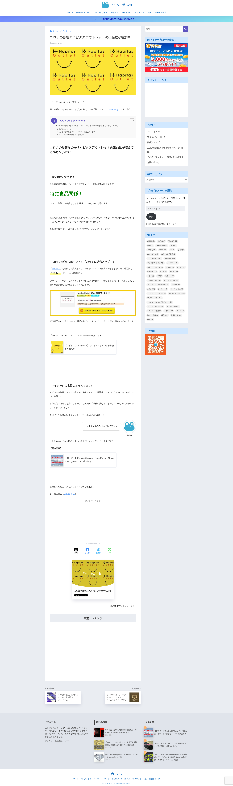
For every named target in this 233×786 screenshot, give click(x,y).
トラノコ (174, 271)
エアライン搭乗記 (168, 254)
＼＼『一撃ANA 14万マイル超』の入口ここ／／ (116, 19)
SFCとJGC (126, 12)
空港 (150, 319)
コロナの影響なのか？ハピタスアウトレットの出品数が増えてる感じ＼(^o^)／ (87, 126)
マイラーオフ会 (177, 289)
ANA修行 (172, 241)
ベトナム (176, 284)
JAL (173, 245)
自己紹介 (58, 741)
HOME (118, 773)
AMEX (151, 241)
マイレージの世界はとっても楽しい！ (72, 135)
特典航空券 (176, 315)
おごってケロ (152, 254)
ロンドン (180, 311)
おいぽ (181, 250)
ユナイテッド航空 (154, 311)
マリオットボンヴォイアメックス (159, 302)
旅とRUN (114, 12)
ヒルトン (169, 276)
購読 (151, 217)
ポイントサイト (100, 12)
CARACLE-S (161, 245)
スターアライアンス (155, 267)
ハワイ (150, 276)
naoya (162, 250)
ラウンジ (168, 311)
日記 (149, 12)
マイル (70, 12)
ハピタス (56, 268)
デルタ (163, 271)
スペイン (170, 267)
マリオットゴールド (177, 293)
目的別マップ (160, 12)
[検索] (185, 29)
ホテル (151, 289)
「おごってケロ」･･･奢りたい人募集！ (165, 157)
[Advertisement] (93, 521)
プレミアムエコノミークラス (157, 284)
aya (150, 245)
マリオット (139, 12)
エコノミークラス (154, 258)
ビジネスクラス (154, 280)
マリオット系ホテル (155, 306)
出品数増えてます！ (66, 129)
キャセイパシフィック (155, 263)
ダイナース (152, 271)
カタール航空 (169, 258)
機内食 (164, 315)
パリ (159, 276)
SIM (172, 250)
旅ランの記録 (152, 315)
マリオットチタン (154, 298)
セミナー (181, 267)
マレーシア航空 (173, 306)
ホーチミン (162, 289)
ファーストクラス (171, 280)
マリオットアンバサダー (156, 293)
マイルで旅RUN (121, 4)
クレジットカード (83, 12)
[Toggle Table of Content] (131, 120)
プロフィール (153, 131)
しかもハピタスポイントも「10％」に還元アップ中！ (78, 132)
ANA (161, 241)
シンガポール (172, 263)
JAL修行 (151, 250)
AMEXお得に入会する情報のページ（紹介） (165, 150)
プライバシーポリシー (157, 137)
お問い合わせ (153, 162)
